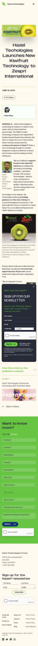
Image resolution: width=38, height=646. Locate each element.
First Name (8, 316)
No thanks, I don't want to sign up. (24, 344)
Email (6, 324)
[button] (34, 4)
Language (7, 329)
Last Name (8, 320)
